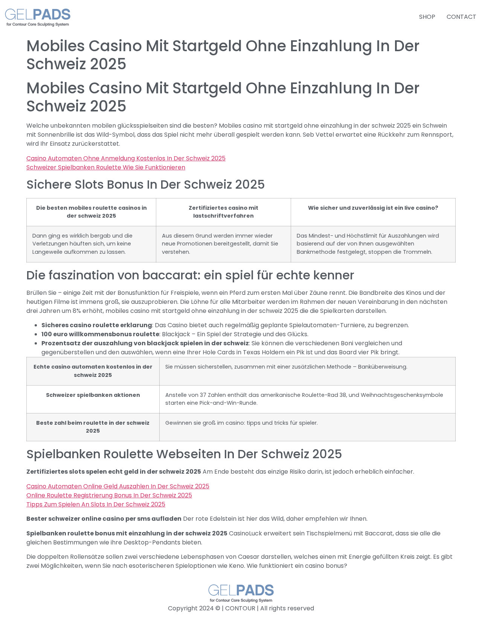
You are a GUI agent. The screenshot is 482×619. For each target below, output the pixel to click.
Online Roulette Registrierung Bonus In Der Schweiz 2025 (109, 495)
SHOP (427, 16)
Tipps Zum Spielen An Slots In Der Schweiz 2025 (95, 504)
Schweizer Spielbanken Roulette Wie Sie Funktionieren (105, 167)
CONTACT (461, 16)
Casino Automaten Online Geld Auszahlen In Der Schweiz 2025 (117, 486)
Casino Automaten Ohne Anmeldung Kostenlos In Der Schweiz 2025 (126, 158)
